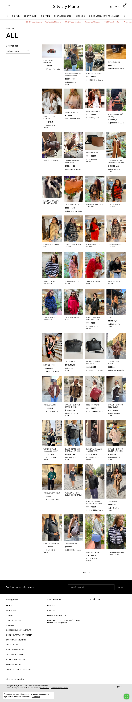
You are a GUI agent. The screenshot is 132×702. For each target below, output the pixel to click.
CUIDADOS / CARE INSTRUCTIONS (18, 669)
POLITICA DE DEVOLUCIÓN (15, 659)
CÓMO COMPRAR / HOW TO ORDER (19, 635)
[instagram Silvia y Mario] (90, 599)
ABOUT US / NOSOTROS (15, 650)
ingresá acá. (44, 688)
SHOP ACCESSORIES (62, 16)
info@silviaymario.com (56, 615)
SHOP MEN (45, 16)
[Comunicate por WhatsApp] (126, 696)
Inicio (8, 29)
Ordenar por (12, 45)
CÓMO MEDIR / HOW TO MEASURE (104, 16)
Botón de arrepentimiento (59, 688)
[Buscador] (9, 6)
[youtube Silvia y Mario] (99, 599)
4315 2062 (51, 610)
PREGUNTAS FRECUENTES (15, 655)
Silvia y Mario (66, 6)
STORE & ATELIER (12, 645)
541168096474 (53, 605)
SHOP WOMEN (30, 16)
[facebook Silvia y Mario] (94, 599)
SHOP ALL (16, 16)
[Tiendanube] (118, 687)
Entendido (36, 697)
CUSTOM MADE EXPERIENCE (16, 640)
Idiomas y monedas (15, 679)
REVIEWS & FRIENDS (13, 664)
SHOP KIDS (80, 16)
